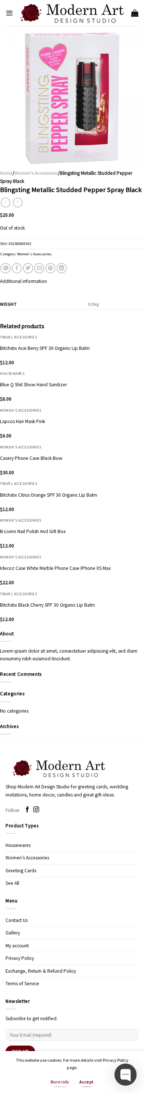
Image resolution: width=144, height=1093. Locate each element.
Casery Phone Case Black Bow (31, 458)
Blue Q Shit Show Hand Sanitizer (33, 385)
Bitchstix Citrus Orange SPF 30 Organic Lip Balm (48, 495)
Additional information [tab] (23, 281)
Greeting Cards (21, 870)
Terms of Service (22, 983)
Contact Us (17, 920)
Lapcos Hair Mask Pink (22, 421)
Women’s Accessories (27, 858)
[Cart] (134, 13)
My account (17, 946)
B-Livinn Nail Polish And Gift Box (33, 531)
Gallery (13, 933)
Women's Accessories (36, 173)
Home (6, 173)
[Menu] (9, 13)
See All (12, 883)
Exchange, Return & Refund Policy (41, 971)
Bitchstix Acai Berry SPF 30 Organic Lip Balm (45, 348)
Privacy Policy (20, 958)
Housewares (18, 845)
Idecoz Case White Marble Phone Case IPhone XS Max (55, 568)
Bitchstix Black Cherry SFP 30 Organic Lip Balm (47, 605)
